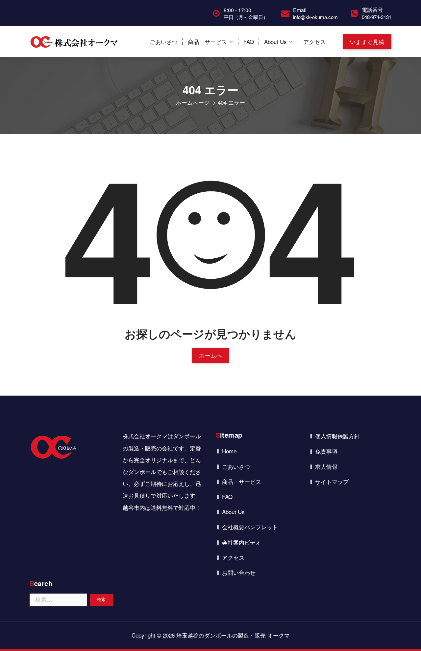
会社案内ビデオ (241, 542)
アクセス (314, 41)
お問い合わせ (239, 572)
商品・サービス (207, 41)
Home (229, 451)
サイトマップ (332, 481)
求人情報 (326, 466)
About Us (275, 41)
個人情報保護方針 (337, 436)
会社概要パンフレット (250, 527)
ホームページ (193, 102)
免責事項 (326, 451)
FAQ (248, 41)
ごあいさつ (164, 41)
